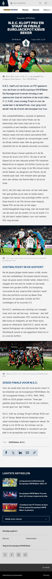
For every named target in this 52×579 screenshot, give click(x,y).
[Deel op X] (13, 453)
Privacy (46, 575)
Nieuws (6, 538)
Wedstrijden (31, 538)
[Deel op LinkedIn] (20, 453)
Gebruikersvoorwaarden (12, 575)
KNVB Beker (14, 442)
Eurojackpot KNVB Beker (26, 18)
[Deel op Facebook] (6, 453)
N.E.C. (22, 442)
